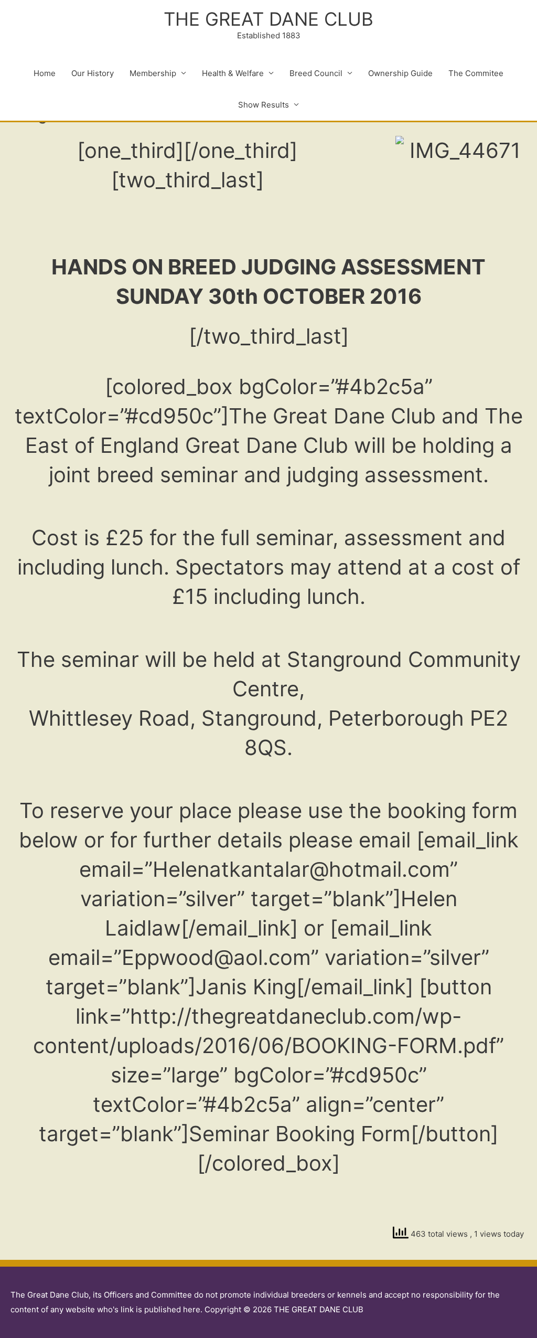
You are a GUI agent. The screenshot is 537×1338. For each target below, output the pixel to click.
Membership (153, 73)
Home (45, 73)
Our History (92, 73)
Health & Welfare (233, 73)
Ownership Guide (400, 73)
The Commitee (475, 73)
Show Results (263, 105)
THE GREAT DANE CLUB (268, 19)
